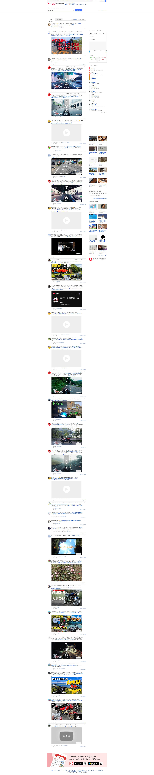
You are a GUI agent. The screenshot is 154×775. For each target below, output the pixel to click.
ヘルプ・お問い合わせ (99, 770)
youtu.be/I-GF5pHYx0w (67, 236)
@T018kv (56, 62)
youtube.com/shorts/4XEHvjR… (57, 521)
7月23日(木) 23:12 (83, 746)
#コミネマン (63, 530)
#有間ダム (64, 612)
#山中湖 (74, 674)
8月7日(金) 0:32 (83, 447)
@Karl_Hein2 (58, 150)
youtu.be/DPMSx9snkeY (76, 346)
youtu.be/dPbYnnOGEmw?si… (75, 587)
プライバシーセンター (73, 770)
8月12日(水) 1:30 (83, 343)
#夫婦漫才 (61, 123)
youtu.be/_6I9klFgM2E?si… (70, 373)
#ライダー (61, 674)
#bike (76, 288)
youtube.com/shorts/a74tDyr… (57, 26)
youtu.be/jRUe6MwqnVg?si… (61, 400)
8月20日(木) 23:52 (83, 64)
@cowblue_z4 (61, 27)
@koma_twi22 (61, 695)
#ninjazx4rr (79, 146)
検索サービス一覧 (91, 770)
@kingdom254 (63, 516)
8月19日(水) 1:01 (83, 177)
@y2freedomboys (59, 308)
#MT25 (52, 35)
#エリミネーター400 (78, 505)
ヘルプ (91, 0)
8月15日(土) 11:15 (83, 282)
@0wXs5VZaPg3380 (62, 668)
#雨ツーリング (76, 347)
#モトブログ (61, 24)
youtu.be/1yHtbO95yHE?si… (71, 612)
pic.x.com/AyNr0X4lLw (77, 562)
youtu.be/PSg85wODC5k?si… (69, 96)
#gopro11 (58, 726)
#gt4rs (56, 506)
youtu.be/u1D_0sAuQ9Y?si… (75, 261)
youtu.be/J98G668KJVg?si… (58, 424)
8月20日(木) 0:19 (83, 91)
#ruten (76, 520)
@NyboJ (58, 607)
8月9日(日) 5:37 (83, 420)
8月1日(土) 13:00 (83, 608)
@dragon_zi (64, 176)
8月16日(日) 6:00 (83, 257)
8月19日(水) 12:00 (83, 143)
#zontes (79, 664)
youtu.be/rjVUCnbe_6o (58, 122)
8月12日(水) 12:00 (83, 335)
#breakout (76, 664)
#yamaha (81, 34)
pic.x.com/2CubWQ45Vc (63, 211)
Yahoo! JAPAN (86, 0)
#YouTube (53, 536)
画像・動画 (59, 19)
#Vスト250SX (72, 70)
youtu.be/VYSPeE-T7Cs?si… (75, 451)
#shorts (79, 23)
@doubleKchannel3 (58, 508)
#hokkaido (68, 520)
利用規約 (79, 770)
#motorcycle (63, 261)
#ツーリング (69, 24)
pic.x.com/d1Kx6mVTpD (56, 676)
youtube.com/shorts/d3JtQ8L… (63, 504)
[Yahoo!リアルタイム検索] (56, 3)
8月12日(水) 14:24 (83, 309)
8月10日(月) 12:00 (83, 369)
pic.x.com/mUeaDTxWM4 (64, 479)
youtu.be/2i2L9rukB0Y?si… (72, 700)
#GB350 (62, 562)
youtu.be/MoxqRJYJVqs (75, 535)
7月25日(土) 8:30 (83, 696)
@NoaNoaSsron (65, 745)
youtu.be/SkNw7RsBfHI (69, 155)
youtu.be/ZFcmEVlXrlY (77, 673)
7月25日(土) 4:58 (83, 722)
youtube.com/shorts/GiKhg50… (67, 665)
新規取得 (73, 3)
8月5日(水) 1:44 (83, 517)
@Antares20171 (59, 581)
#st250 (72, 664)
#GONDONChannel (55, 347)
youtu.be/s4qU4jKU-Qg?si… (64, 639)
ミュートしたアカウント (55, 770)
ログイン (66, 4)
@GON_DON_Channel (65, 142)
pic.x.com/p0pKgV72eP (67, 123)
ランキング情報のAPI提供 (71, 771)
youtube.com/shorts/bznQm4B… (62, 147)
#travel (79, 520)
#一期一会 (66, 209)
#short (52, 24)
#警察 (73, 24)
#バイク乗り (65, 674)
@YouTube (68, 35)
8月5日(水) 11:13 (83, 509)
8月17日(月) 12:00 (83, 231)
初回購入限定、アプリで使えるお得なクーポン (78, 4)
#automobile (69, 146)
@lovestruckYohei (58, 419)
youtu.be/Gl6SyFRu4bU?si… (65, 726)
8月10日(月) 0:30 (83, 396)
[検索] (105, 1)
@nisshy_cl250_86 (55, 211)
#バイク (65, 24)
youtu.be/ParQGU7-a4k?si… (59, 35)
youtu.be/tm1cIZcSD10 (55, 209)
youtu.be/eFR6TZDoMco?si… (76, 69)
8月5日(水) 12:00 (83, 500)
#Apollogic (62, 209)
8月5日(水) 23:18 (83, 474)
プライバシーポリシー (64, 770)
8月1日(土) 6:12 (83, 634)
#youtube (79, 288)
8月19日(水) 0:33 (83, 204)
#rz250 (61, 700)
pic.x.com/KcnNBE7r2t (66, 348)
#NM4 (57, 157)
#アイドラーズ (71, 505)
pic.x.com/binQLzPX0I (58, 289)
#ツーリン (58, 665)
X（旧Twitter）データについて (82, 771)
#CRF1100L (53, 123)
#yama (67, 261)
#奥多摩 (60, 612)
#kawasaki (64, 520)
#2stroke (64, 700)
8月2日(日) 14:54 (83, 557)
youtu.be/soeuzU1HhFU (56, 478)
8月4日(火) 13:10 (83, 524)
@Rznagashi (58, 281)
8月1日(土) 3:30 (83, 661)
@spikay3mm (61, 342)
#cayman (53, 506)
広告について (84, 770)
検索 (79, 10)
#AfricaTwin (77, 122)
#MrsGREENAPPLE (59, 398)
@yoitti (57, 54)
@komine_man (69, 531)
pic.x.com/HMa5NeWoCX (56, 588)
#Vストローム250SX (66, 70)
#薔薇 (59, 562)
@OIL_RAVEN (59, 89)
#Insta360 (66, 562)
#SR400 (62, 587)
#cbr (58, 612)
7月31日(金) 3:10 (83, 669)
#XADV (57, 123)
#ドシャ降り (71, 347)
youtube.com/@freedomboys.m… (58, 288)
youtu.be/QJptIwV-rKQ (55, 313)
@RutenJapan (57, 523)
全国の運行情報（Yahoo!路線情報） (99, 198)
